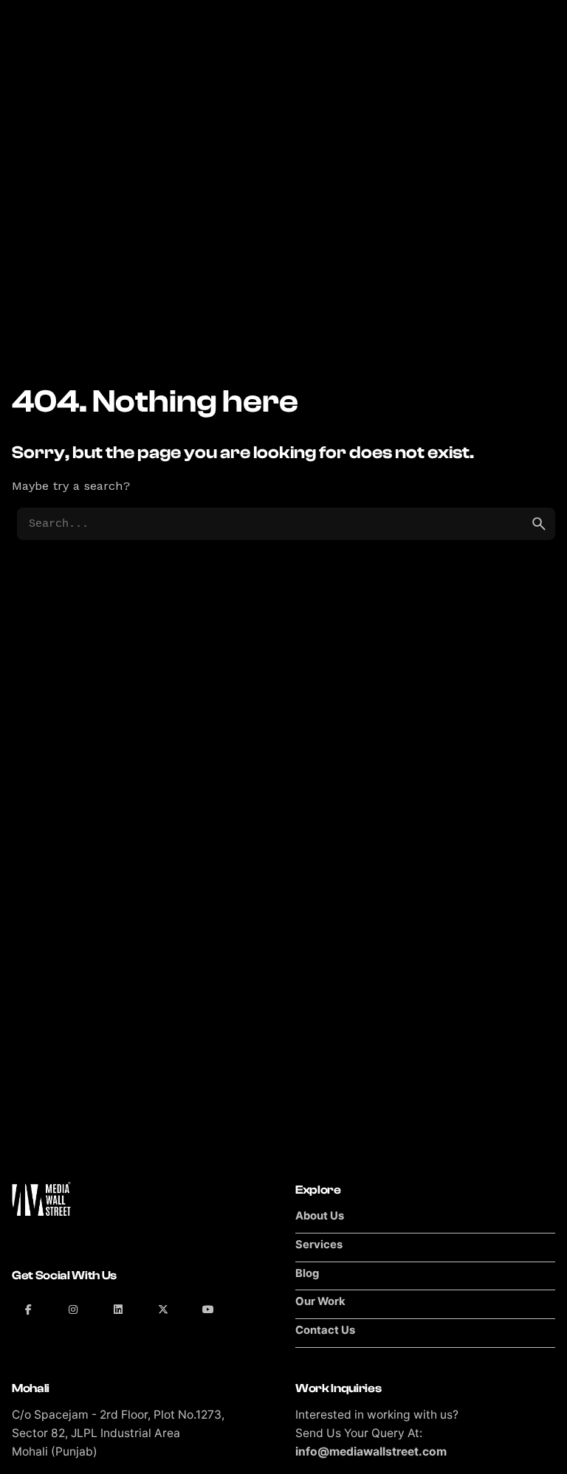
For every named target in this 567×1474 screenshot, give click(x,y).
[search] (539, 524)
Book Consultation (487, 87)
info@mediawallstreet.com (371, 1451)
